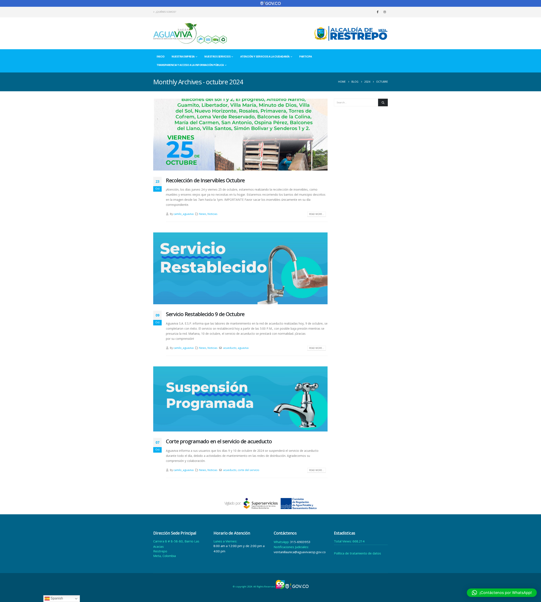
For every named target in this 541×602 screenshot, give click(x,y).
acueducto (229, 348)
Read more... (316, 214)
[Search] (383, 102)
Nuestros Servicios (217, 56)
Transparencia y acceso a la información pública (190, 65)
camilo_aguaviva (184, 214)
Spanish (56, 598)
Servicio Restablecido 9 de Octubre (205, 314)
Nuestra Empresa (183, 56)
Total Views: (343, 541)
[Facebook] (378, 12)
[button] (502, 592)
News (202, 214)
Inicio (160, 56)
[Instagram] (385, 12)
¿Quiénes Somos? (166, 11)
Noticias (212, 214)
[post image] (240, 135)
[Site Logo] (190, 33)
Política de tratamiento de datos (357, 553)
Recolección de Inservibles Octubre (205, 180)
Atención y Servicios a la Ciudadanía (265, 56)
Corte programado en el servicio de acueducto (219, 441)
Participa (305, 56)
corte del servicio (248, 470)
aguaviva (243, 348)
